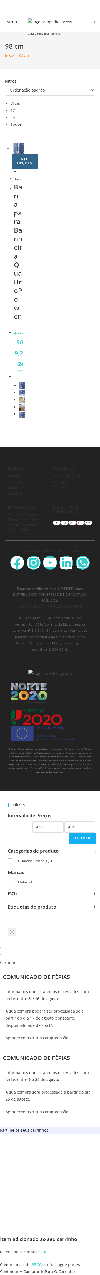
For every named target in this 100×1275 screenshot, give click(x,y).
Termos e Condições (23, 519)
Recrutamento (18, 488)
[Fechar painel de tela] (12, 932)
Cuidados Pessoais (35, 860)
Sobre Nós (16, 476)
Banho (18, 179)
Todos (16, 124)
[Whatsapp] (83, 563)
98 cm (24, 55)
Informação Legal (21, 482)
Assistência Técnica (68, 476)
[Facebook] (17, 563)
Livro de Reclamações (24, 524)
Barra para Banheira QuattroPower (18, 251)
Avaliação (60, 482)
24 (13, 117)
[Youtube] (50, 563)
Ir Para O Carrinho (58, 1271)
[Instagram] (34, 563)
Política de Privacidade (25, 514)
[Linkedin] (66, 563)
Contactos (15, 494)
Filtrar (83, 838)
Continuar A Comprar (20, 1271)
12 (13, 110)
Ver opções (24, 161)
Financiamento (64, 488)
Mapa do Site (18, 529)
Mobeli (26, 882)
